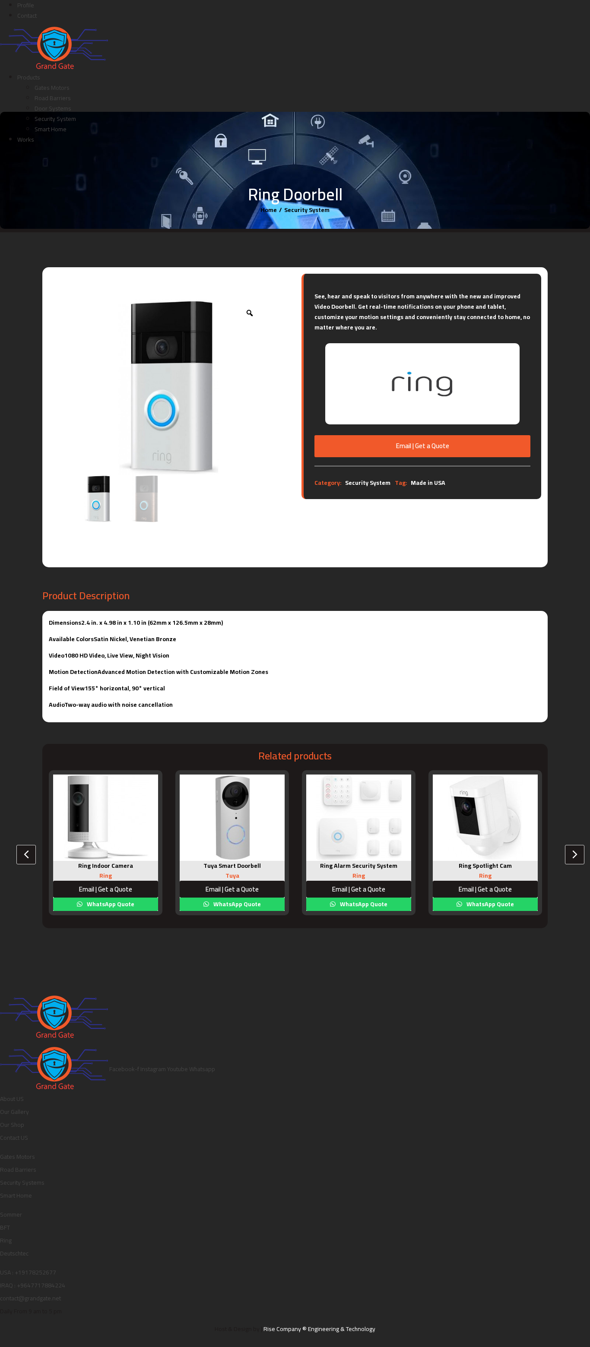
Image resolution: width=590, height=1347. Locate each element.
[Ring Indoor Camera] (105, 818)
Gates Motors (52, 87)
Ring (105, 875)
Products (28, 77)
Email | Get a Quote (422, 446)
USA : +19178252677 (28, 1272)
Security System (55, 118)
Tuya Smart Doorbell (232, 865)
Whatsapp (202, 1069)
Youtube (178, 1069)
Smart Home (51, 129)
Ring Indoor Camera (105, 865)
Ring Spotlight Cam (485, 865)
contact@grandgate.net (30, 1298)
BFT (5, 1227)
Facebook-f (124, 1069)
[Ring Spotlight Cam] (485, 818)
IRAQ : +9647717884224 (32, 1285)
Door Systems (53, 108)
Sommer (11, 1214)
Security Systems (22, 1182)
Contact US (14, 1137)
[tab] (422, 469)
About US (12, 1098)
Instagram (153, 1069)
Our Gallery (14, 1111)
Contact (27, 15)
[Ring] (422, 383)
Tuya (232, 875)
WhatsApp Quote (110, 904)
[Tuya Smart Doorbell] (232, 818)
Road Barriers (53, 98)
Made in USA (428, 482)
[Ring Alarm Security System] (358, 818)
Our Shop (12, 1124)
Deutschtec (14, 1253)
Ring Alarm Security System (358, 865)
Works (25, 139)
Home (268, 209)
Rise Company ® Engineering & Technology (319, 1328)
